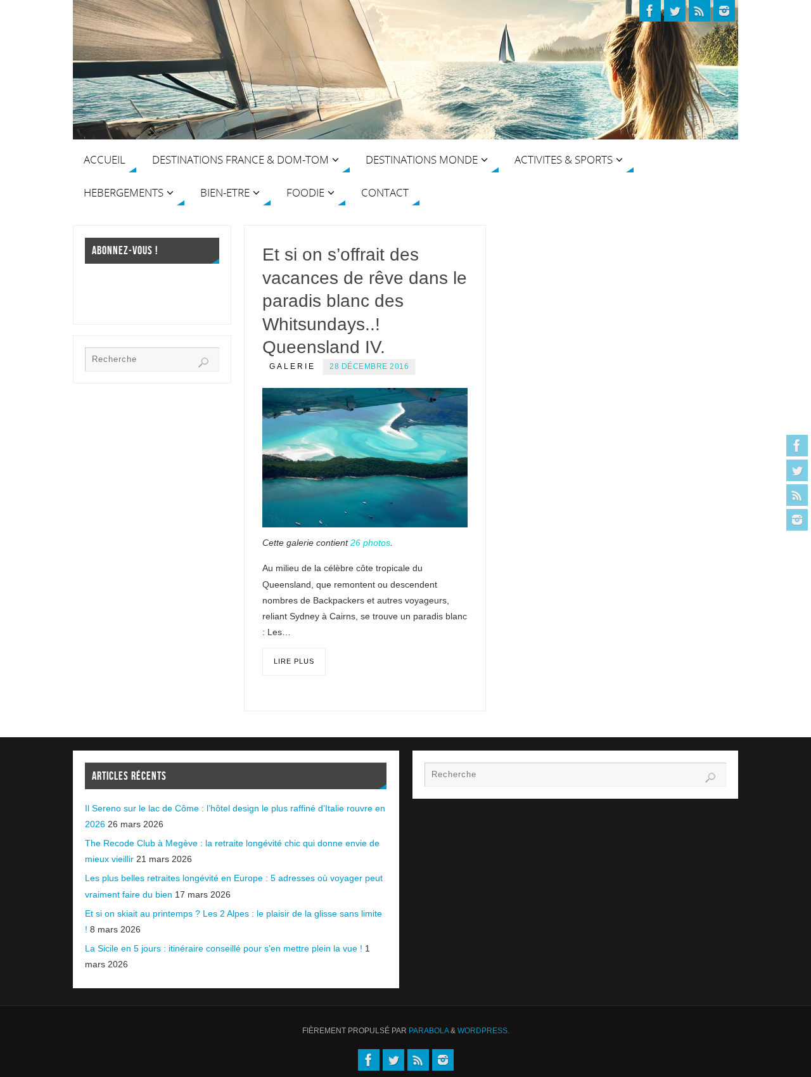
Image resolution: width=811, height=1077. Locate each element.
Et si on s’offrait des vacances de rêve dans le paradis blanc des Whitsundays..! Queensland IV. (364, 301)
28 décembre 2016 (369, 366)
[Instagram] (797, 520)
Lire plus (294, 661)
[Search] (203, 362)
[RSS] (797, 495)
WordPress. (483, 1030)
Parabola (429, 1030)
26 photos (370, 543)
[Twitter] (797, 470)
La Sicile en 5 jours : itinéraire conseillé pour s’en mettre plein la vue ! (223, 948)
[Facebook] (797, 445)
